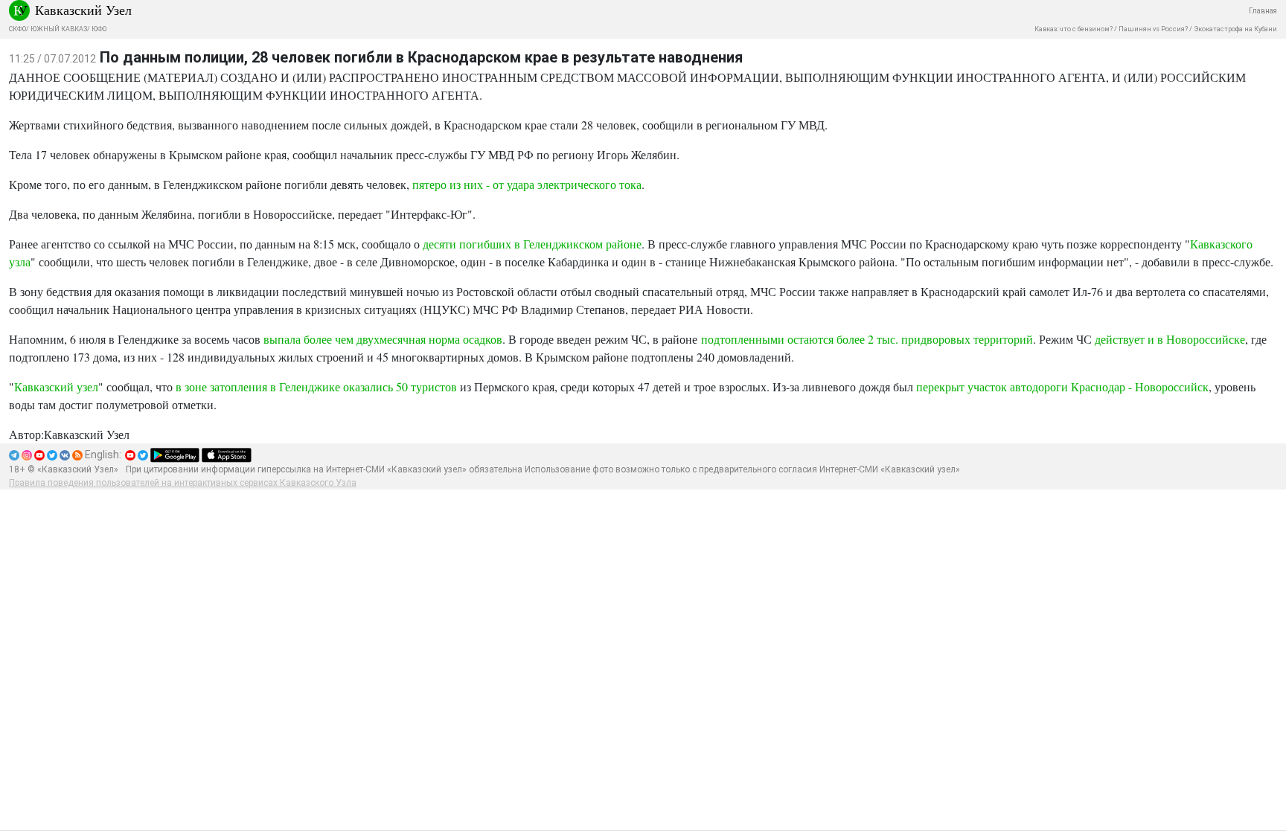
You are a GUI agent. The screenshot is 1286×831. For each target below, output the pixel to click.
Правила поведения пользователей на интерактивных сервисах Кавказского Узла (182, 483)
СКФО (17, 29)
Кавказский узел (56, 386)
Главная (1263, 11)
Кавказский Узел (83, 10)
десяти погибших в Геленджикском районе (532, 243)
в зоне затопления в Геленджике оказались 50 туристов (316, 386)
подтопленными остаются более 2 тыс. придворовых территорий (867, 339)
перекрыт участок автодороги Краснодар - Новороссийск (1062, 386)
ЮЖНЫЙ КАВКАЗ (59, 29)
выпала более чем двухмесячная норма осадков (382, 339)
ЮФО (99, 29)
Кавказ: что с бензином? (1073, 29)
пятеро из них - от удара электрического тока (527, 184)
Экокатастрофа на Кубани (1235, 29)
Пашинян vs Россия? (1153, 29)
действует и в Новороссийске (1170, 339)
